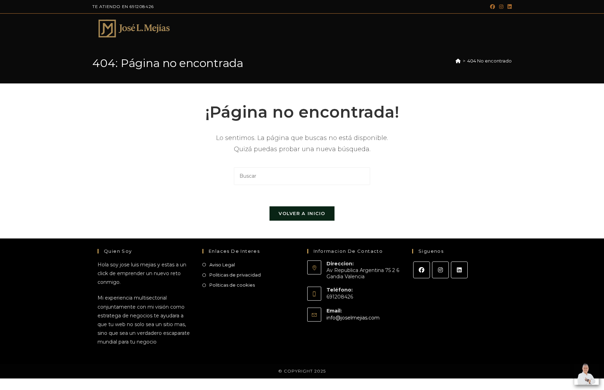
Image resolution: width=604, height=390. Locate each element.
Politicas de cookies (232, 285)
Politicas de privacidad (235, 275)
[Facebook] (421, 270)
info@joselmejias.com (353, 318)
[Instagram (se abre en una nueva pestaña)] (501, 6)
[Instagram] (440, 270)
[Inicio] (458, 61)
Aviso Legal (222, 264)
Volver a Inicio (302, 213)
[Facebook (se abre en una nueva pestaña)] (492, 6)
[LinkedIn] (459, 270)
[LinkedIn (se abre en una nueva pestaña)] (508, 6)
